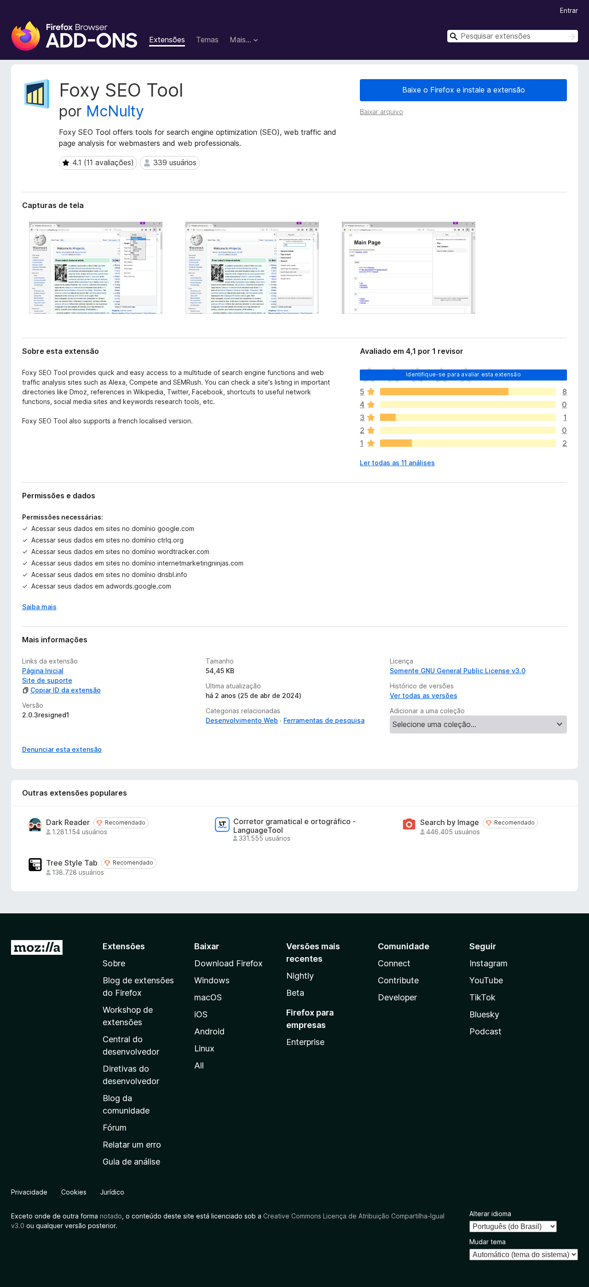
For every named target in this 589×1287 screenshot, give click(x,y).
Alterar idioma (490, 1214)
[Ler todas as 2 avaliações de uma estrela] (468, 443)
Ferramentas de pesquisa (323, 720)
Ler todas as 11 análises (397, 463)
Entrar (569, 10)
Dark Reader (68, 822)
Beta (295, 993)
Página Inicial (43, 671)
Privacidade (29, 1192)
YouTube (486, 980)
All (199, 1065)
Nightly (300, 976)
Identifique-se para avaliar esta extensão (463, 374)
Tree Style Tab (72, 863)
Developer (397, 997)
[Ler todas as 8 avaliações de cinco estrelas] (468, 391)
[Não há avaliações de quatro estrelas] (468, 404)
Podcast (485, 1031)
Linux (204, 1048)
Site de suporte (47, 680)
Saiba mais (39, 607)
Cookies (74, 1192)
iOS (201, 1014)
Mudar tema (487, 1242)
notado (111, 1216)
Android (209, 1031)
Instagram (488, 963)
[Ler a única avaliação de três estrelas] (468, 417)
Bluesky (484, 1014)
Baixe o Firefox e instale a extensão (463, 89)
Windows (212, 980)
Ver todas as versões (423, 695)
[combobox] (512, 36)
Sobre (114, 963)
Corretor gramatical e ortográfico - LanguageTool (294, 826)
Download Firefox (228, 963)
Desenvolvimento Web (242, 720)
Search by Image (449, 822)
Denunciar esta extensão (62, 749)
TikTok (482, 997)
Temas (207, 39)
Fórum (115, 1127)
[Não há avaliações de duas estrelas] (468, 430)
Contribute (398, 980)
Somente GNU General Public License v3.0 (457, 671)
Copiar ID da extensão (65, 690)
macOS (208, 997)
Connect (394, 963)
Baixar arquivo (381, 111)
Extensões (167, 39)
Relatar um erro (132, 1144)
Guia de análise (131, 1161)
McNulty (115, 111)
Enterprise (305, 1042)
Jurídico (112, 1192)
